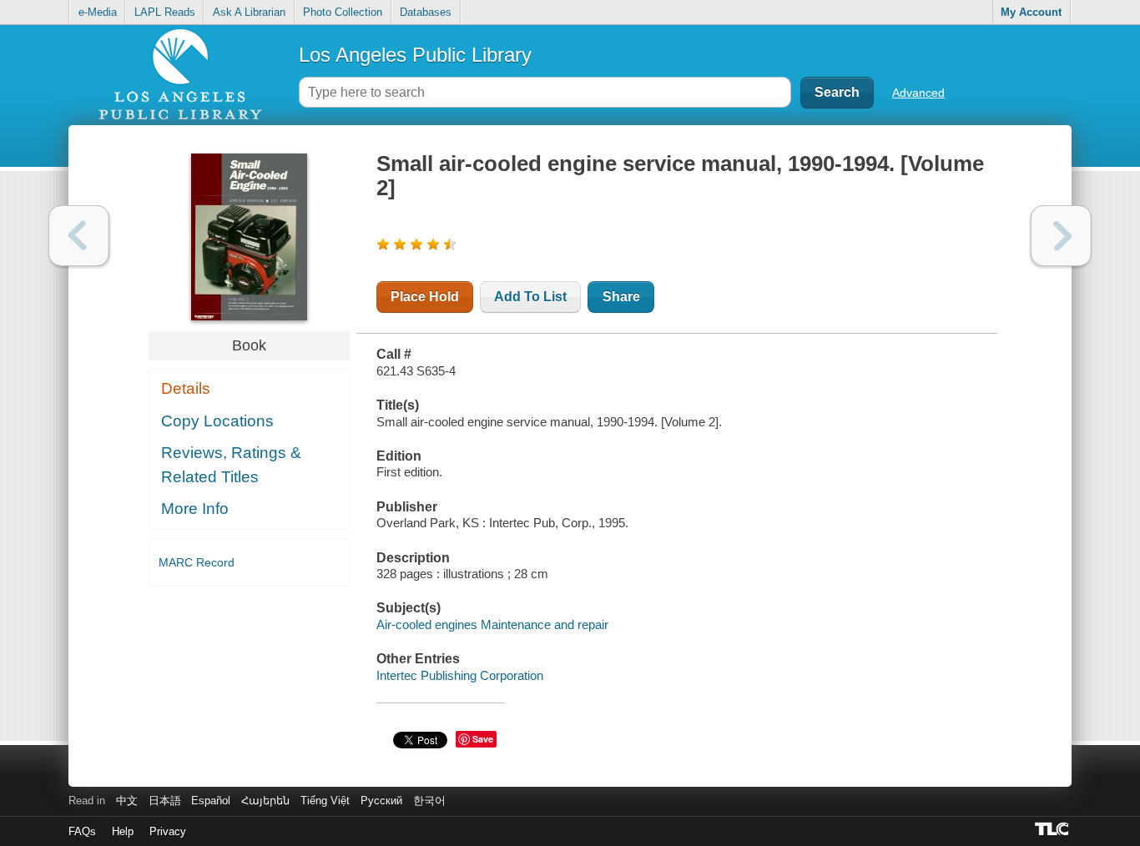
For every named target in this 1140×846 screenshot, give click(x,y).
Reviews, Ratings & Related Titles (231, 465)
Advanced (918, 92)
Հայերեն (265, 800)
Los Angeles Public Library (415, 54)
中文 (127, 800)
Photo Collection (342, 12)
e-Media (97, 12)
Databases (425, 12)
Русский (381, 800)
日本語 (165, 800)
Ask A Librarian (249, 12)
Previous (78, 235)
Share (621, 297)
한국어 (429, 800)
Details (185, 388)
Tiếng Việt (325, 800)
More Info (195, 508)
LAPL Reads (164, 12)
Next (1061, 235)
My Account (1031, 12)
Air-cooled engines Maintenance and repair (492, 624)
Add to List (530, 297)
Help (123, 831)
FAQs (82, 831)
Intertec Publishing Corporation (459, 675)
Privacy (167, 831)
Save (482, 739)
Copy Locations (217, 421)
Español (210, 800)
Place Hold (425, 297)
